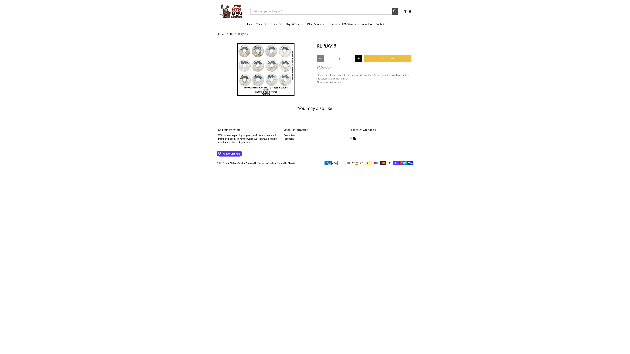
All (231, 34)
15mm (274, 24)
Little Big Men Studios (235, 163)
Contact (380, 24)
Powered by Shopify (285, 163)
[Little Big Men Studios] (231, 11)
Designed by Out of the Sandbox (261, 163)
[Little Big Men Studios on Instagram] (354, 139)
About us (367, 24)
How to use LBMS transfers (344, 24)
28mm (259, 24)
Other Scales (314, 24)
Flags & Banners (294, 24)
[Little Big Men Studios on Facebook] (350, 139)
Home (249, 24)
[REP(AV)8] (265, 69)
